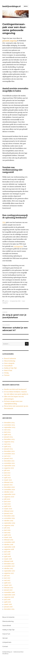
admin (7, 301)
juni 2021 (7, 473)
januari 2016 (8, 607)
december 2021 (9, 461)
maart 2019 (8, 537)
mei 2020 (7, 504)
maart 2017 (8, 585)
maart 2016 (8, 604)
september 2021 (9, 465)
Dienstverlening (9, 361)
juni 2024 (7, 432)
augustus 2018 (9, 549)
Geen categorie (9, 363)
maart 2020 (8, 508)
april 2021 (7, 477)
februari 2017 (8, 587)
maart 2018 (8, 559)
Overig (6, 373)
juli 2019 (7, 528)
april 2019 (7, 535)
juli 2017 (7, 575)
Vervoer (6, 375)
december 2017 (9, 563)
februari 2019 (8, 540)
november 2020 (9, 489)
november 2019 (9, 518)
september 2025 (9, 427)
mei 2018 (7, 554)
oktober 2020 (8, 492)
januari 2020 (8, 513)
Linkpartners (6, 642)
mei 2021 (7, 475)
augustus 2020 (9, 497)
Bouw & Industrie (10, 358)
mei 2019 (7, 532)
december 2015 (9, 609)
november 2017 (9, 566)
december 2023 (9, 439)
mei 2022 (7, 456)
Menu (26, 6)
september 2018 (9, 547)
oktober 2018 (8, 544)
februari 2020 (8, 511)
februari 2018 (8, 561)
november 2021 (9, 463)
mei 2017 (7, 580)
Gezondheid (8, 366)
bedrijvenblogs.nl (11, 6)
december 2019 (9, 516)
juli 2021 (7, 470)
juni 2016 (7, 599)
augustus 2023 (9, 442)
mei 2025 (7, 430)
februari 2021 (8, 482)
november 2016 (9, 592)
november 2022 (9, 453)
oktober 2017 (8, 568)
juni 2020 (7, 501)
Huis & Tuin (8, 370)
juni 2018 (7, 552)
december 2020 (9, 487)
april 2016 (7, 602)
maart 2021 (8, 480)
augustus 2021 (9, 468)
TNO (4, 222)
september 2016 (9, 595)
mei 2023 (7, 444)
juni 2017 (7, 578)
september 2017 (9, 571)
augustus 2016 (9, 597)
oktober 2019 (8, 520)
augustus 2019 (9, 525)
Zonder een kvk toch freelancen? (15, 389)
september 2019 (9, 523)
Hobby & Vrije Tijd (10, 368)
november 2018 (9, 542)
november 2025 (9, 425)
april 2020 (7, 506)
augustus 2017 (9, 573)
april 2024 (7, 434)
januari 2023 (8, 449)
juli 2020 (7, 499)
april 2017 (7, 583)
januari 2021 (8, 485)
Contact (5, 646)
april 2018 (7, 556)
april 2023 (7, 446)
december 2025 (9, 422)
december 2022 (9, 451)
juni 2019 (7, 530)
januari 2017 (8, 590)
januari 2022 (8, 458)
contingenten (18, 246)
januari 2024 (8, 437)
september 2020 (9, 494)
